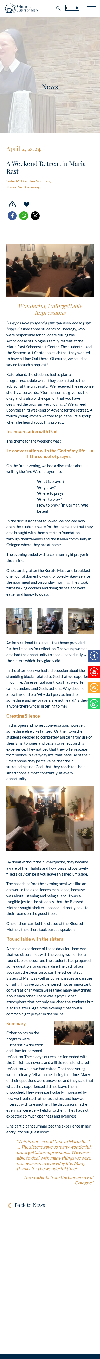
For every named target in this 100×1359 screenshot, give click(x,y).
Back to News (30, 1204)
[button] (12, 215)
